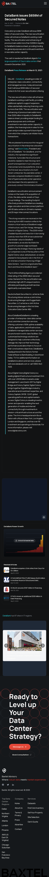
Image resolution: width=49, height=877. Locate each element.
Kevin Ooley (23, 148)
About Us (19, 808)
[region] (24, 499)
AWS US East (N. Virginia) (5, 837)
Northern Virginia (5, 815)
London (5, 825)
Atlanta (5, 821)
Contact (18, 829)
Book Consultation (20, 755)
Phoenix (5, 830)
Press (17, 820)
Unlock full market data (26, 541)
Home (17, 803)
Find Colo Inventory (36, 808)
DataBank (20, 79)
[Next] (43, 646)
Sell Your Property (35, 812)
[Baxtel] (9, 3)
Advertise (19, 824)
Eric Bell (25, 23)
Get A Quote (33, 821)
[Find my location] (44, 517)
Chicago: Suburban (6, 846)
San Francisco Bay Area (6, 855)
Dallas (4, 809)
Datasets (32, 803)
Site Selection (33, 817)
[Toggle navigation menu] (45, 3)
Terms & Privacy (18, 814)
